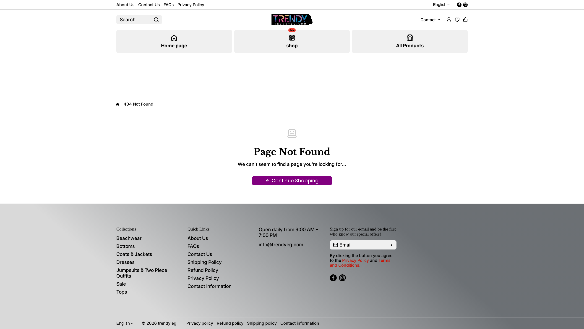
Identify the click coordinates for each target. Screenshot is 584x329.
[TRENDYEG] (292, 19)
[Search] (156, 19)
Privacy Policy (355, 260)
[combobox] (139, 19)
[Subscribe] (390, 244)
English (439, 4)
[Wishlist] (457, 19)
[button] (465, 19)
